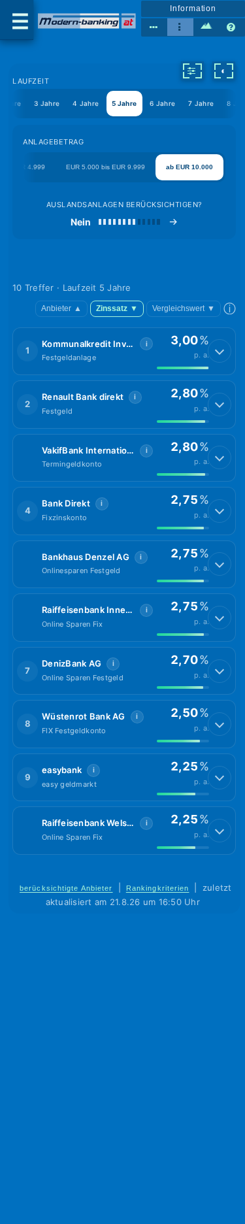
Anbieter (61, 308)
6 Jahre (162, 103)
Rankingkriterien (157, 888)
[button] (124, 351)
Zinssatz (117, 308)
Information (193, 8)
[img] (183, 368)
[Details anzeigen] (219, 351)
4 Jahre (86, 103)
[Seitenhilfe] (232, 27)
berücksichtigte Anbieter (66, 888)
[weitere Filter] (192, 70)
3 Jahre (46, 103)
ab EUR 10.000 (189, 167)
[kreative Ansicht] (206, 27)
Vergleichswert (183, 308)
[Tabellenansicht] (154, 27)
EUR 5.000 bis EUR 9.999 (105, 167)
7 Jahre (201, 103)
